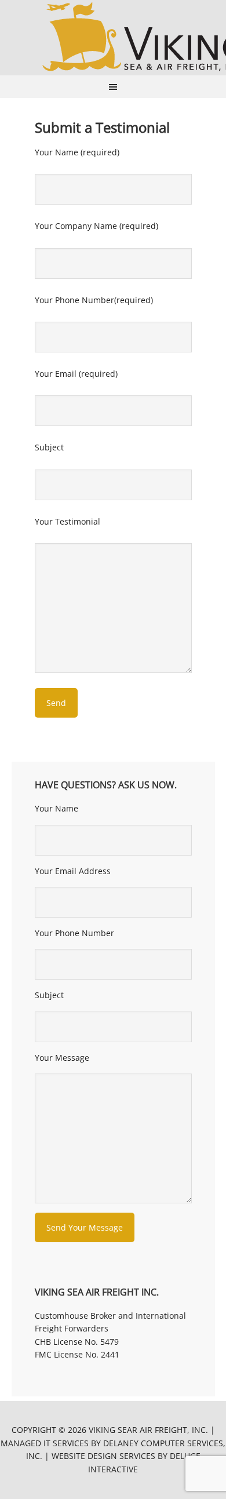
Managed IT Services (45, 1443)
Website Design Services (103, 1455)
